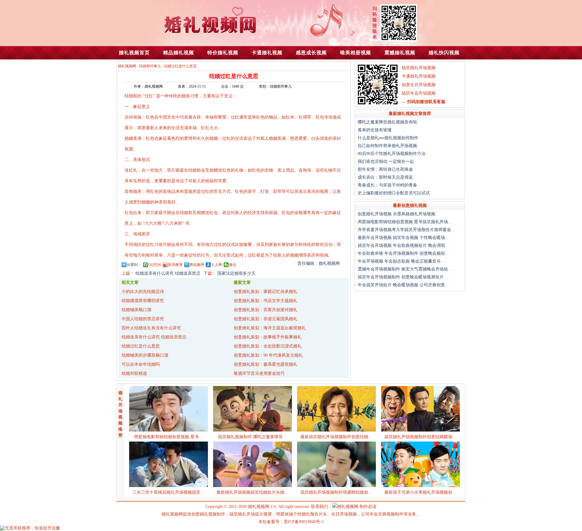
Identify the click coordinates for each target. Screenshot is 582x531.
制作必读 (368, 506)
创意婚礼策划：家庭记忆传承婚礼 (265, 291)
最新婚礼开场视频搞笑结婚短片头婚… (252, 492)
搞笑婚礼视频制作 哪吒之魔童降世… (252, 437)
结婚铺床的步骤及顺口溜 (145, 355)
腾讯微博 (196, 265)
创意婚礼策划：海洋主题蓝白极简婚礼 (270, 328)
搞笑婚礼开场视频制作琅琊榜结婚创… (336, 492)
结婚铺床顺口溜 (136, 310)
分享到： (134, 265)
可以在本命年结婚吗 (141, 364)
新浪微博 (175, 265)
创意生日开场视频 (419, 84)
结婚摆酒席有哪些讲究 (143, 300)
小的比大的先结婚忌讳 (143, 291)
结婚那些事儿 (150, 66)
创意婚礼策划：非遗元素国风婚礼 (265, 319)
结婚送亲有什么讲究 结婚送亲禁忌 (154, 337)
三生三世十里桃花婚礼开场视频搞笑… (168, 492)
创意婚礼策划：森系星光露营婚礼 (265, 364)
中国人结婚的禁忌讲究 (143, 319)
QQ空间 (154, 265)
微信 (232, 265)
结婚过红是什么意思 (141, 346)
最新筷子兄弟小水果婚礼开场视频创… (420, 492)
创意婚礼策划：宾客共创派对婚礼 (265, 310)
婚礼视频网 (127, 66)
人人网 (216, 265)
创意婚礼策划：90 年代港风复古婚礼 (268, 355)
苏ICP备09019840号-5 (304, 521)
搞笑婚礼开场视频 (419, 68)
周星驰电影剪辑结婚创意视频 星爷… (168, 437)
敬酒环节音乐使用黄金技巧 (259, 373)
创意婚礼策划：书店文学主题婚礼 (265, 300)
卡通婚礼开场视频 (419, 76)
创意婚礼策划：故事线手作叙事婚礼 (268, 337)
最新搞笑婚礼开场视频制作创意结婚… (336, 437)
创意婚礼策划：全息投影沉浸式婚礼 (268, 346)
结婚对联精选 (134, 373)
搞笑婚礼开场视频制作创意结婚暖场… (420, 437)
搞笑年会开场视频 (419, 93)
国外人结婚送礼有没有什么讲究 (151, 328)
